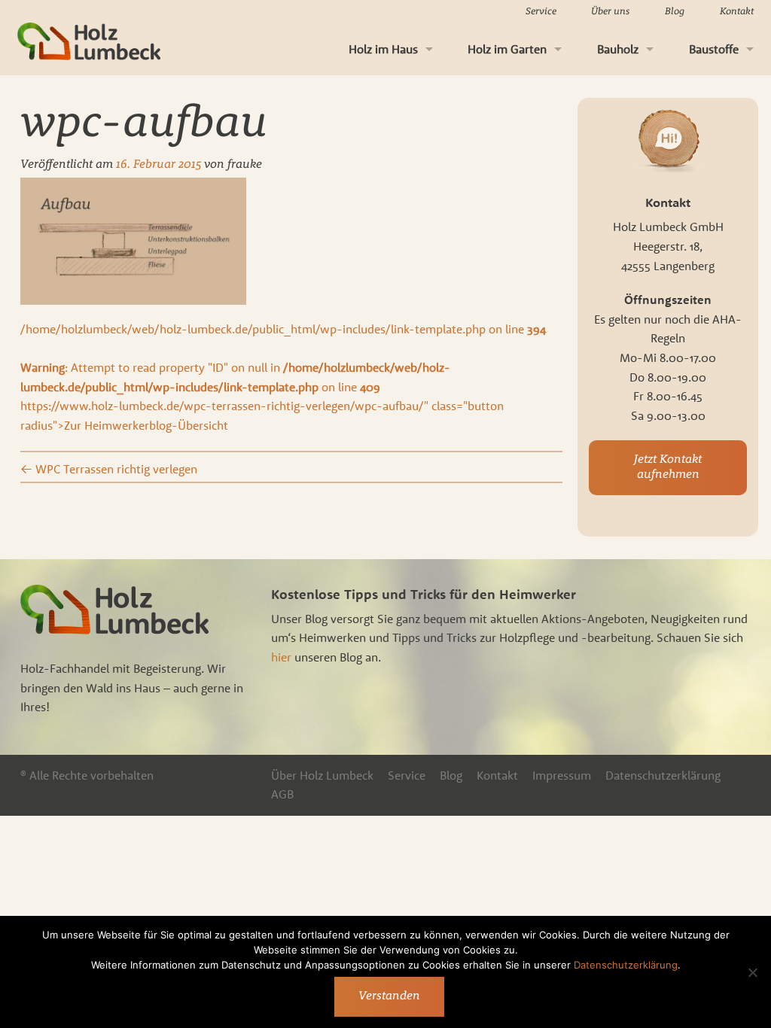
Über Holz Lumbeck (322, 775)
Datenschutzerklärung (663, 775)
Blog (674, 12)
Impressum (561, 775)
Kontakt (737, 12)
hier (281, 657)
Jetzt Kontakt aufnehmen (668, 467)
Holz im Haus (383, 48)
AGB (282, 793)
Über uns (610, 12)
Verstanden (389, 996)
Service (541, 12)
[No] (752, 972)
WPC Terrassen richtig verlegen (108, 468)
